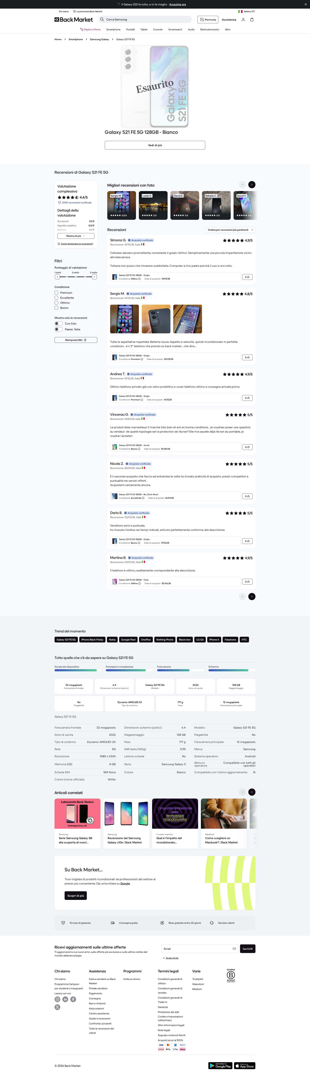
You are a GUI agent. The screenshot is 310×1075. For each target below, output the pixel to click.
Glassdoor (198, 984)
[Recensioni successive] (251, 596)
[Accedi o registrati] (243, 19)
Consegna (95, 998)
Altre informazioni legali (171, 1025)
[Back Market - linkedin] (65, 999)
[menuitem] (113, 29)
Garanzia (163, 1007)
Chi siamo (60, 979)
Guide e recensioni (99, 1018)
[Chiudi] (306, 4)
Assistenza (229, 19)
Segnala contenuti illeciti (171, 1035)
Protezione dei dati (168, 1012)
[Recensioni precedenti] (242, 596)
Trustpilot (197, 979)
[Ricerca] (102, 19)
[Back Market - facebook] (73, 999)
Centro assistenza (99, 1013)
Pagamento (95, 993)
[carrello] (251, 19)
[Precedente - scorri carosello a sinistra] (242, 184)
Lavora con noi (63, 993)
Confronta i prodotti (100, 1023)
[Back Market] (74, 19)
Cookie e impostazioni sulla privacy (170, 1018)
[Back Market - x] (57, 1007)
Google (125, 883)
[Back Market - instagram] (57, 999)
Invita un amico (131, 979)
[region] (181, 206)
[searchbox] (148, 19)
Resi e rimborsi (97, 1003)
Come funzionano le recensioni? (77, 243)
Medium (197, 989)
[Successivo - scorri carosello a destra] (251, 184)
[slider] (57, 276)
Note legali (164, 1030)
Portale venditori (98, 988)
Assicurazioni (96, 1008)
